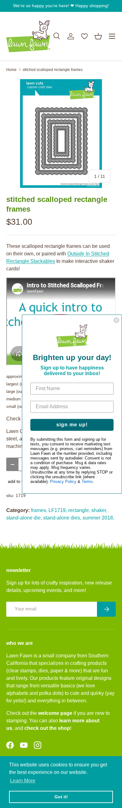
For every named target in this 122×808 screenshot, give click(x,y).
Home (11, 70)
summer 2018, (98, 517)
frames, (39, 510)
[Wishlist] (84, 36)
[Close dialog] (116, 320)
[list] (61, 133)
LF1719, (57, 510)
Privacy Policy (63, 481)
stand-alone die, (24, 517)
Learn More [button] (22, 780)
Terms (87, 481)
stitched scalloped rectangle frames (53, 70)
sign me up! (72, 424)
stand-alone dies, (62, 517)
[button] (98, 36)
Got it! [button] (61, 796)
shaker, (99, 510)
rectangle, (79, 510)
